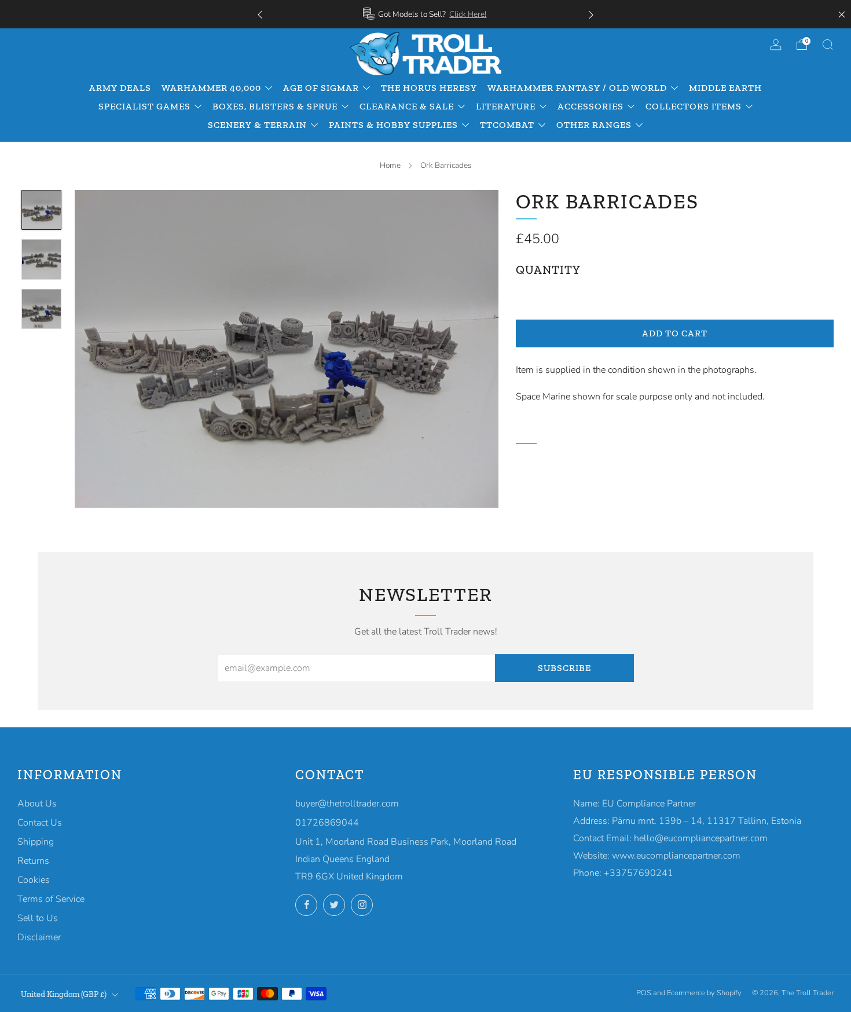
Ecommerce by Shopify (704, 993)
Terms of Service (51, 899)
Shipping (35, 841)
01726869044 (327, 822)
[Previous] (259, 14)
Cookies (33, 880)
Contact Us (39, 822)
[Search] (828, 44)
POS (643, 993)
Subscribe (564, 667)
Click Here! (467, 14)
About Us (37, 803)
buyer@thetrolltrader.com (347, 803)
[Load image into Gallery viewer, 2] (41, 259)
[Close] (841, 14)
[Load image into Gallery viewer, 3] (41, 309)
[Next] (591, 14)
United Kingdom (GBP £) (64, 994)
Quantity (548, 270)
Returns (33, 861)
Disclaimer (39, 937)
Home (390, 165)
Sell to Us (37, 918)
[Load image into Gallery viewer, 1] (41, 210)
